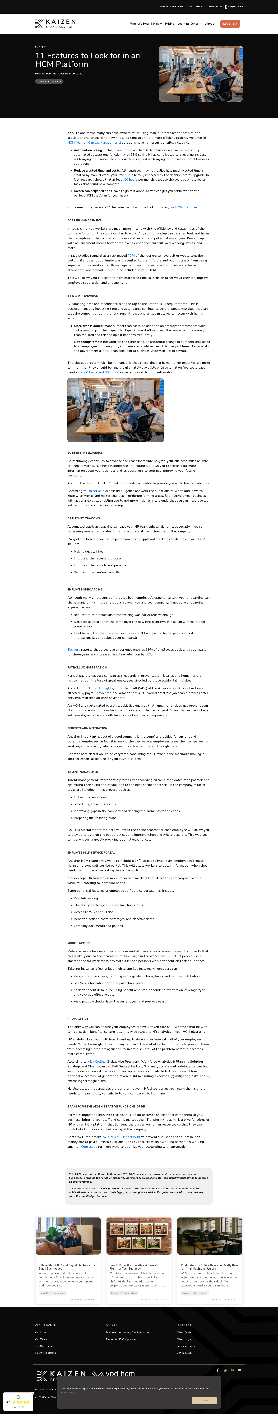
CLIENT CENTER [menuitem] (194, 6)
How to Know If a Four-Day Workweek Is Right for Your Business (135, 1266)
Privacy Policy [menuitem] (41, 1389)
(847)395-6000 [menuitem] (234, 7)
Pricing (169, 24)
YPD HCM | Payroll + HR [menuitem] (170, 6)
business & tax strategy (124, 1293)
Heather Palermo (46, 73)
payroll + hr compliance (49, 81)
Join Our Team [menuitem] (43, 1346)
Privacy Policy (68, 1392)
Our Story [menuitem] (41, 1332)
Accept (204, 1400)
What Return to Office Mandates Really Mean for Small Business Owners (210, 1266)
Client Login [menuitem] (184, 1339)
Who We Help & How (145, 24)
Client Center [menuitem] (184, 1332)
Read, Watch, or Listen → (84, 1299)
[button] (218, 1370)
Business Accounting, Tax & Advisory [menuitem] (128, 1332)
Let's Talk (230, 24)
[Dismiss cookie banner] (215, 1383)
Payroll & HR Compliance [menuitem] (121, 1339)
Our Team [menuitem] (41, 1339)
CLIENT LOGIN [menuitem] (214, 6)
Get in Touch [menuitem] (184, 1353)
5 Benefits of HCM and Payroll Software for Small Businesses (67, 1266)
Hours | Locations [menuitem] (45, 1353)
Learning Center (188, 24)
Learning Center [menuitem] (186, 1346)
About (209, 24)
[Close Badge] (32, 1393)
